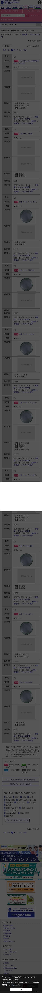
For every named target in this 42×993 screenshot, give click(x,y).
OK (21, 989)
